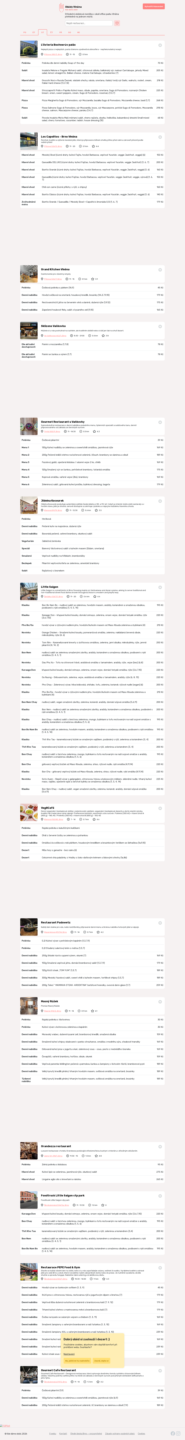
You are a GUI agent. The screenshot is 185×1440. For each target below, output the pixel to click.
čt (51, 32)
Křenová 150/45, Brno (53, 819)
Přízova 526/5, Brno (53, 146)
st (42, 32)
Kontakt (63, 1433)
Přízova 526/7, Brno (53, 279)
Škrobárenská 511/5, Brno (55, 1382)
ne (78, 32)
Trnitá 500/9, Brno (52, 431)
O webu (52, 1433)
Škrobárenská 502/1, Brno (55, 1279)
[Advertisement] (92, 236)
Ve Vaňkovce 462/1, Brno (55, 336)
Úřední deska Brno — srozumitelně (86, 1433)
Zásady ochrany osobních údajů (120, 1433)
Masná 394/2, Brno (52, 1011)
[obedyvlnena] (178, 1435)
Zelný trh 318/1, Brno (53, 1156)
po (24, 32)
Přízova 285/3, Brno (53, 54)
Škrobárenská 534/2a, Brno (56, 1205)
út (33, 32)
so (69, 32)
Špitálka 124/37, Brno (53, 596)
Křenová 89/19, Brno (53, 510)
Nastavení (69, 1354)
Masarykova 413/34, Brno (55, 932)
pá (60, 32)
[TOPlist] (92, 1425)
